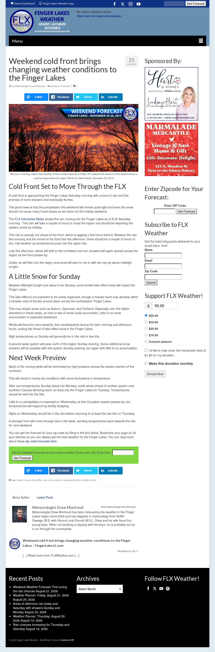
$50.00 (153, 315)
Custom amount (160, 341)
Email (148, 260)
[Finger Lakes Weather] (39, 21)
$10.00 (153, 335)
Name (149, 250)
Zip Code (151, 271)
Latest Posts (45, 497)
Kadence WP (67, 640)
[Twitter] (123, 4)
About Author (21, 497)
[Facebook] (115, 4)
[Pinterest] (168, 588)
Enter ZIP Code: (175, 205)
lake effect (37, 480)
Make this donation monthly (171, 363)
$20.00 (153, 328)
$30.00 (153, 322)
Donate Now (155, 374)
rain (45, 480)
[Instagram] (131, 4)
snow (50, 480)
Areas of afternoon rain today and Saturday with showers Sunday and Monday (36, 607)
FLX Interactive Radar (29, 219)
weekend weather (71, 480)
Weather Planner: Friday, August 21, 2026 (41, 595)
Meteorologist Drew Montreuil (30, 86)
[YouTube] (139, 4)
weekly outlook (89, 480)
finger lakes (16, 480)
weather (58, 480)
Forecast (65, 86)
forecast (27, 480)
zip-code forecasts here (41, 441)
